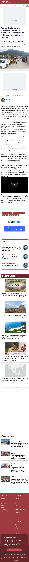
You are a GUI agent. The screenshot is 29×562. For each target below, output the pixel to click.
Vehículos (17, 515)
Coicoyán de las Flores (8, 106)
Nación (3, 507)
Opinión (5, 241)
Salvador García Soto (8, 254)
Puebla (17, 505)
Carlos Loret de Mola (8, 263)
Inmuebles (17, 512)
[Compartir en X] (12, 222)
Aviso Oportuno (19, 531)
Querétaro (17, 503)
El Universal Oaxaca (19, 212)
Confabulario (18, 530)
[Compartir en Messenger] (17, 222)
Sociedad (3, 501)
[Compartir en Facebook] (9, 222)
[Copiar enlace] (19, 222)
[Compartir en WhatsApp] (14, 222)
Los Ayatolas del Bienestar (11, 265)
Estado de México (19, 500)
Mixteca (5, 215)
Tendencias (4, 509)
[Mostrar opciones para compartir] (27, 6)
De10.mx (17, 533)
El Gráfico (17, 524)
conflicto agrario (7, 212)
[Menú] (27, 2)
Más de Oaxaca (5, 511)
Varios (16, 517)
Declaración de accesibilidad (14, 552)
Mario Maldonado (7, 245)
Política (3, 505)
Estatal (3, 96)
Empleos (17, 514)
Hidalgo (17, 498)
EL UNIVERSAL (10, 150)
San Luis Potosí (19, 501)
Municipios (4, 503)
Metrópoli (3, 500)
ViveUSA (17, 528)
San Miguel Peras (14, 215)
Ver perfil (8, 100)
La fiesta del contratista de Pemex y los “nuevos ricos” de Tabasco (11, 249)
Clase (16, 526)
